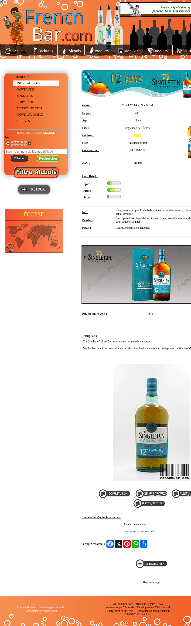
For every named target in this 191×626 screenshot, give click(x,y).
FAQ (160, 604)
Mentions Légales (145, 604)
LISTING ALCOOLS (28, 83)
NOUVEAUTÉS (25, 89)
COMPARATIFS (25, 102)
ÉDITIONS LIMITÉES (29, 108)
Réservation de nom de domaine (153, 611)
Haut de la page (151, 582)
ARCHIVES (23, 121)
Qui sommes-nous (123, 604)
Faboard (165, 607)
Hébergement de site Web (119, 611)
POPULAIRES (24, 95)
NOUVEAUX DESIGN (29, 114)
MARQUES (23, 77)
